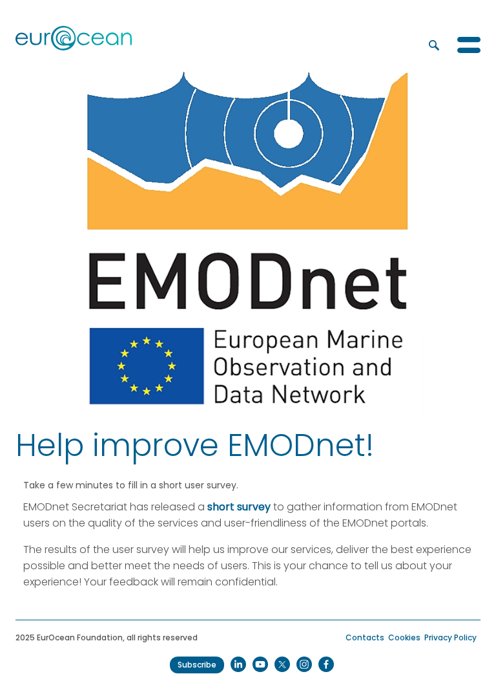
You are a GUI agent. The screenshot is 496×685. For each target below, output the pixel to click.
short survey (239, 506)
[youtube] (260, 664)
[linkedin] (238, 664)
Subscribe (197, 664)
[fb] (326, 664)
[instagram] (304, 664)
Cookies (404, 637)
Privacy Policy (450, 637)
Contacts (365, 637)
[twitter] (282, 664)
